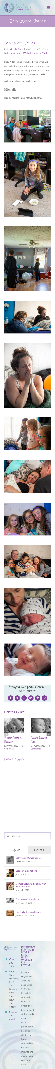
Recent (39, 850)
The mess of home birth (27, 899)
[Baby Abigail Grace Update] (10, 858)
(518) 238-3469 (11, 963)
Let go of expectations (26, 870)
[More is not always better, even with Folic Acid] (10, 884)
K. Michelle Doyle (15, 49)
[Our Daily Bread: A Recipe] (10, 912)
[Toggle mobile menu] (49, 7)
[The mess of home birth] (10, 900)
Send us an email (13, 1015)
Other (45, 49)
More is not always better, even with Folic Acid (31, 885)
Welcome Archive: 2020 (15, 53)
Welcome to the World (37, 53)
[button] (6, 734)
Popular (16, 850)
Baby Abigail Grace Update (28, 857)
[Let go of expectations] (10, 871)
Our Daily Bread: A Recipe (28, 911)
